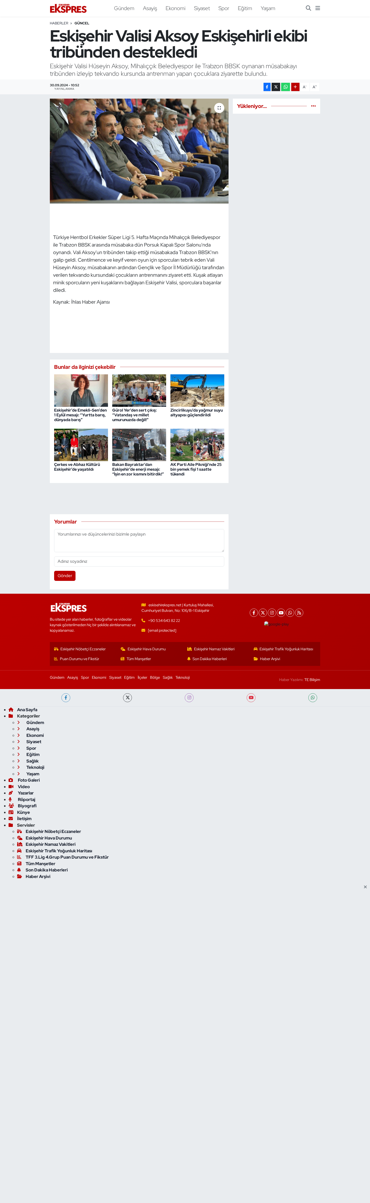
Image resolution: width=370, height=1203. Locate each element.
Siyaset (202, 8)
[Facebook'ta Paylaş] (267, 87)
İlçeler (142, 677)
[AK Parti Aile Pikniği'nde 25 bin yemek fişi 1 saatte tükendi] (197, 444)
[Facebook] (254, 613)
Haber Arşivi (270, 658)
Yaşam (268, 8)
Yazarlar (25, 793)
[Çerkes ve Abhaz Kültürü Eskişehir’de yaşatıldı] (81, 444)
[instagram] (189, 697)
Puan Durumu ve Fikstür (79, 658)
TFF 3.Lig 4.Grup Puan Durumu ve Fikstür (67, 857)
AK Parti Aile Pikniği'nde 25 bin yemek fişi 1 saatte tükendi (196, 469)
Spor (223, 8)
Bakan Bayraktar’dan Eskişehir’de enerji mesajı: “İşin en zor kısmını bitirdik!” (138, 469)
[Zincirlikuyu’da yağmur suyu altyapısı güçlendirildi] (197, 390)
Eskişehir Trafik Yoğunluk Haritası (286, 649)
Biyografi (26, 806)
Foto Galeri (28, 780)
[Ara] (308, 8)
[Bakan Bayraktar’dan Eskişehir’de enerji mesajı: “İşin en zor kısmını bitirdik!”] (139, 444)
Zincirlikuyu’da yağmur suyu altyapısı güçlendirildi (196, 413)
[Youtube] (281, 613)
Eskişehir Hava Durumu (147, 649)
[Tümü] (313, 106)
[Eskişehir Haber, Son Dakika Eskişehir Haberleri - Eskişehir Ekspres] (69, 8)
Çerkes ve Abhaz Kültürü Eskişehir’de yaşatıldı (77, 467)
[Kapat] (367, 887)
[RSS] (299, 613)
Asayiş (150, 8)
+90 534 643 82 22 (164, 620)
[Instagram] (272, 613)
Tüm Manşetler (139, 658)
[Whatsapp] (290, 613)
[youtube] (251, 697)
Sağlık (168, 677)
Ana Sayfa (27, 709)
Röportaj (26, 799)
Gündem (124, 8)
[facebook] (65, 697)
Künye (23, 812)
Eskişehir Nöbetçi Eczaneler (83, 649)
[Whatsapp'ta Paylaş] (285, 87)
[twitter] (127, 697)
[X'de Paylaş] (276, 87)
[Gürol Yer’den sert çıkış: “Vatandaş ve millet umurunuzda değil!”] (139, 390)
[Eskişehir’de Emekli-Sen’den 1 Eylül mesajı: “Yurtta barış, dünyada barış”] (81, 390)
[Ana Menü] (317, 8)
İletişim (24, 818)
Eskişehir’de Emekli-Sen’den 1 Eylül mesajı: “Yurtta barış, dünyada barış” (80, 415)
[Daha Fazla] (295, 87)
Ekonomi (176, 8)
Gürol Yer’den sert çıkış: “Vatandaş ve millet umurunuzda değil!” (134, 415)
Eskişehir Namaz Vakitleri (214, 649)
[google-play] (276, 624)
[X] (263, 613)
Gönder (65, 575)
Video (23, 786)
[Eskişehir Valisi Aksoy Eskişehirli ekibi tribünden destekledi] (139, 151)
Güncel (82, 23)
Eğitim (245, 8)
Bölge (155, 677)
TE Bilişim (312, 679)
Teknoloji (182, 677)
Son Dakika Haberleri (210, 658)
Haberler (59, 23)
